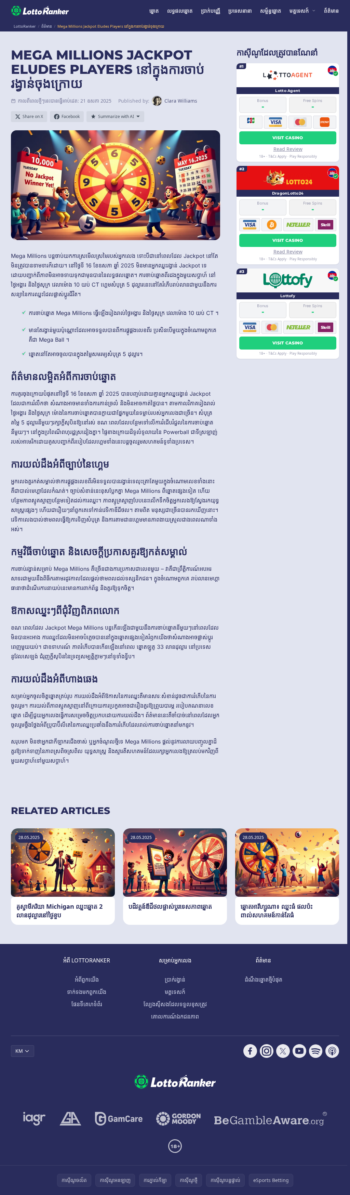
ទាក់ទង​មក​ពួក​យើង (86, 992)
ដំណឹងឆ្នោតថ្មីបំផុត (263, 979)
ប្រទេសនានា (240, 10)
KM (19, 1051)
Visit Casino (287, 137)
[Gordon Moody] (178, 1119)
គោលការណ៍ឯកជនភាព (175, 1016)
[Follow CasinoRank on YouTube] (299, 1051)
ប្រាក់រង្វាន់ (175, 979)
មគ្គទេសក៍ (299, 10)
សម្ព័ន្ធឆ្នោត (270, 10)
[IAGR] (34, 1119)
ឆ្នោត (154, 10)
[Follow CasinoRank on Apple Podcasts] (332, 1051)
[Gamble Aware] (270, 1119)
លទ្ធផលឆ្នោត (180, 10)
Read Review (287, 149)
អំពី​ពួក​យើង (87, 979)
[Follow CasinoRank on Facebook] (250, 1051)
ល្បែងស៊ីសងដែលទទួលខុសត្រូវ (175, 1004)
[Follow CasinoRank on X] (283, 1051)
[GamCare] (119, 1119)
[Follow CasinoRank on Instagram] (266, 1051)
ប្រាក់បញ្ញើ (210, 10)
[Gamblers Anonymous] (70, 1119)
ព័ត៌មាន (331, 10)
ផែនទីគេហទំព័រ (86, 1004)
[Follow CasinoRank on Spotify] (316, 1051)
